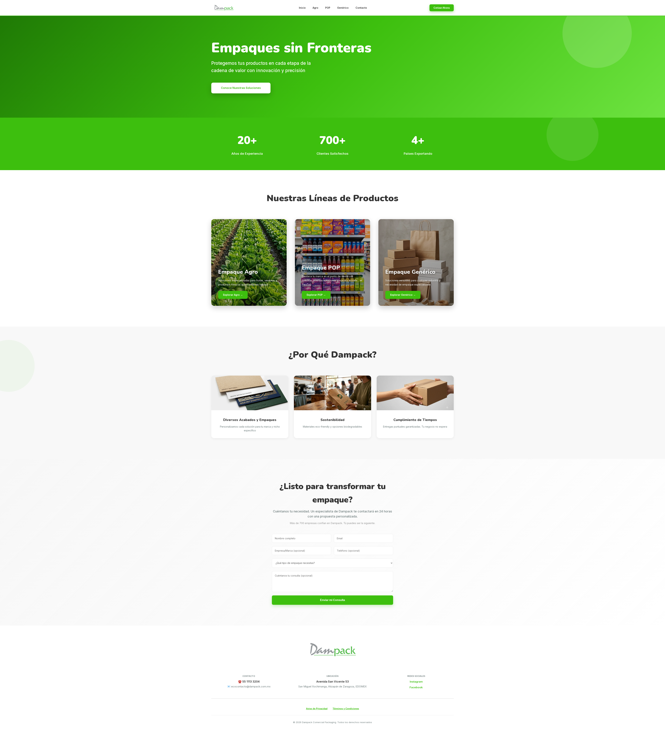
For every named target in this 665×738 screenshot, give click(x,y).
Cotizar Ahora (442, 7)
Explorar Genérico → (403, 294)
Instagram (416, 681)
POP (327, 7)
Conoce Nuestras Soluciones (241, 88)
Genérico (343, 7)
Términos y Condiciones (346, 708)
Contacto (361, 7)
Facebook (416, 687)
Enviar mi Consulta (332, 600)
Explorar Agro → (233, 294)
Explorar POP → (316, 294)
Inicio (302, 7)
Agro (315, 7)
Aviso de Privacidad (316, 708)
